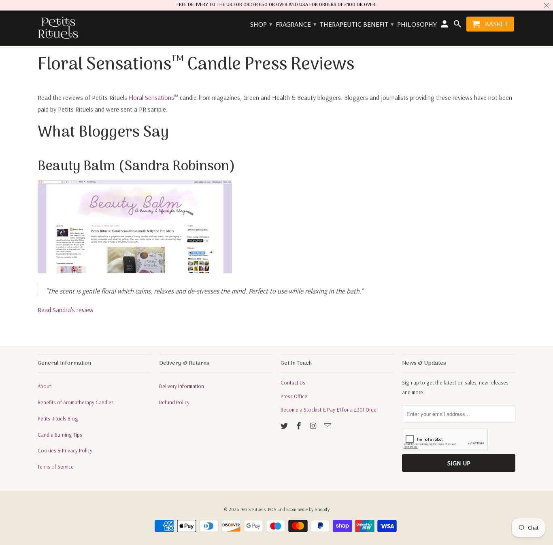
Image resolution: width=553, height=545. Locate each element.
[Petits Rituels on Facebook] (299, 426)
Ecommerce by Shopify (308, 509)
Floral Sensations (151, 97)
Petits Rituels (253, 509)
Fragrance (296, 24)
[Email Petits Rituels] (328, 426)
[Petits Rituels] (58, 28)
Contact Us (293, 382)
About (44, 386)
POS (272, 509)
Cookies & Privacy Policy (65, 450)
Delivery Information (181, 386)
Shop (261, 24)
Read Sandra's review (66, 310)
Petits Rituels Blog (58, 418)
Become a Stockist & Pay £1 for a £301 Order (329, 409)
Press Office (294, 396)
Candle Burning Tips (60, 434)
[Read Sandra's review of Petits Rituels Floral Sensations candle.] (135, 271)
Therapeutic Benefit (356, 24)
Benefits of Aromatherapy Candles (76, 402)
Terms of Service (56, 466)
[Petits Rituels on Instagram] (314, 426)
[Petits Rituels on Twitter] (285, 426)
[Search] (457, 26)
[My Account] (445, 26)
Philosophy (417, 24)
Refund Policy (174, 402)
